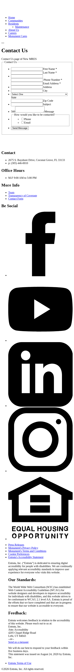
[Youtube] (40, 340)
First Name (50, 68)
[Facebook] (40, 275)
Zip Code (48, 100)
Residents (13, 23)
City (45, 90)
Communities (15, 20)
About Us (13, 29)
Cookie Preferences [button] (18, 554)
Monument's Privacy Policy (23, 547)
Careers (12, 33)
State (13, 97)
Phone (27, 119)
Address (47, 87)
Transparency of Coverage (22, 195)
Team (11, 192)
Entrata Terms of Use (19, 663)
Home (11, 17)
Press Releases (16, 544)
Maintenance (22, 26)
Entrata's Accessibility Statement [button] (25, 557)
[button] (40, 538)
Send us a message (18, 642)
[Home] (14, 11)
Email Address (52, 83)
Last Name (50, 72)
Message (49, 111)
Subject (47, 104)
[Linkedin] (40, 405)
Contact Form (15, 198)
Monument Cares (17, 36)
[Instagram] (40, 470)
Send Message (19, 128)
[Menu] (2, 42)
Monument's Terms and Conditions (27, 551)
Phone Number (53, 79)
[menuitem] (40, 17)
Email (27, 122)
